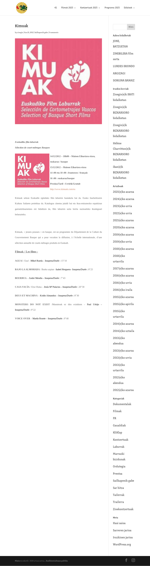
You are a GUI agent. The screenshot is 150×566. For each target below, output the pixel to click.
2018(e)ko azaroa (123, 249)
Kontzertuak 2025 (88, 8)
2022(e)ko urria (122, 213)
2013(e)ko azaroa (123, 350)
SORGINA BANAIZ (123, 80)
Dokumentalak (122, 404)
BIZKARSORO (121, 112)
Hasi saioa (119, 523)
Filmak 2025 (67, 8)
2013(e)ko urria (122, 357)
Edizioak (128, 8)
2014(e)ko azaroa (123, 323)
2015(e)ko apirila (123, 304)
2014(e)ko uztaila (123, 331)
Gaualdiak (119, 425)
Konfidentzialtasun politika (57, 561)
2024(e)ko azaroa (123, 199)
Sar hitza (118, 488)
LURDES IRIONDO (124, 66)
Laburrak (118, 446)
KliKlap (117, 432)
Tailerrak (118, 495)
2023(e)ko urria (122, 206)
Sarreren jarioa (122, 530)
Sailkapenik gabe (41, 33)
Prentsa (117, 473)
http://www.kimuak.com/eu (62, 189)
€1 (56, 8)
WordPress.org (122, 544)
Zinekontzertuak (123, 509)
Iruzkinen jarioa (123, 537)
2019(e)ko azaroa (123, 234)
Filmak (117, 411)
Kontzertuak (120, 439)
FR (114, 418)
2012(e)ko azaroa (123, 390)
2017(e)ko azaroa (123, 268)
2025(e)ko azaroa (123, 192)
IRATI (130, 94)
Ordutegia (119, 466)
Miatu (17, 561)
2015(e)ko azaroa (123, 297)
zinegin (20, 33)
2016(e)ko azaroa (123, 275)
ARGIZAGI (119, 73)
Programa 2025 (112, 8)
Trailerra (118, 502)
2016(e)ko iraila (122, 290)
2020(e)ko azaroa (123, 227)
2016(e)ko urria (122, 282)
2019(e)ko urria (122, 241)
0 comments (53, 33)
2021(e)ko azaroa (123, 220)
